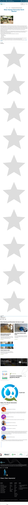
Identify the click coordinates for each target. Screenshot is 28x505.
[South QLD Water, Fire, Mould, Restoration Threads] (4, 467)
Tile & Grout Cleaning (2, 491)
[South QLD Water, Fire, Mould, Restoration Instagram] (3, 467)
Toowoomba (15, 495)
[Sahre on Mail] (5, 319)
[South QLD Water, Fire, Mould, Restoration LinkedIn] (7, 467)
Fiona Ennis (7, 428)
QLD (14, 492)
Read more (2, 339)
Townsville (15, 496)
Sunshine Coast (16, 494)
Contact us (11, 486)
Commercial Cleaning (2, 489)
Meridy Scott (7, 409)
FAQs (10, 487)
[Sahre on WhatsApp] (4, 319)
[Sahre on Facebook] (0, 319)
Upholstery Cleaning (2, 492)
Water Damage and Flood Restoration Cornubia (6, 334)
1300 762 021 (3, 1)
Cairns (15, 486)
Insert (7, 504)
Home (6, 7)
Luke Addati (7, 422)
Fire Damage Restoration (3, 487)
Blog (10, 488)
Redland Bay (15, 493)
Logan (9, 7)
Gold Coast (15, 487)
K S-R (6, 416)
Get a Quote (3, 363)
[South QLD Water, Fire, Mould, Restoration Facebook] (0, 467)
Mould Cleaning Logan (5, 350)
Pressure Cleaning (2, 490)
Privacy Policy (11, 489)
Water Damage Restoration (3, 486)
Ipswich (15, 488)
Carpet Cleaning (2, 488)
